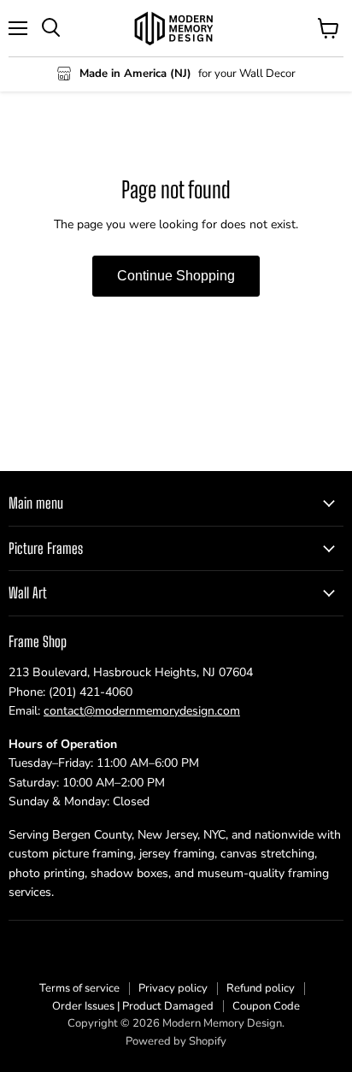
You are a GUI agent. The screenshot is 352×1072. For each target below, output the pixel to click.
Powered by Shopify (176, 1041)
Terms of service (79, 988)
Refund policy (260, 988)
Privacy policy (173, 988)
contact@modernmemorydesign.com (142, 711)
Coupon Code (266, 1006)
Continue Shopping (176, 275)
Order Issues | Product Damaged (133, 1006)
